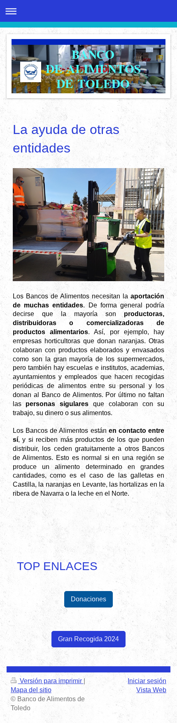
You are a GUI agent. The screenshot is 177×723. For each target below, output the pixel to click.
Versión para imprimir (51, 680)
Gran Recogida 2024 (88, 638)
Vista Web (151, 689)
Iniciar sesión (147, 680)
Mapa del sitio (31, 689)
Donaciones (88, 599)
